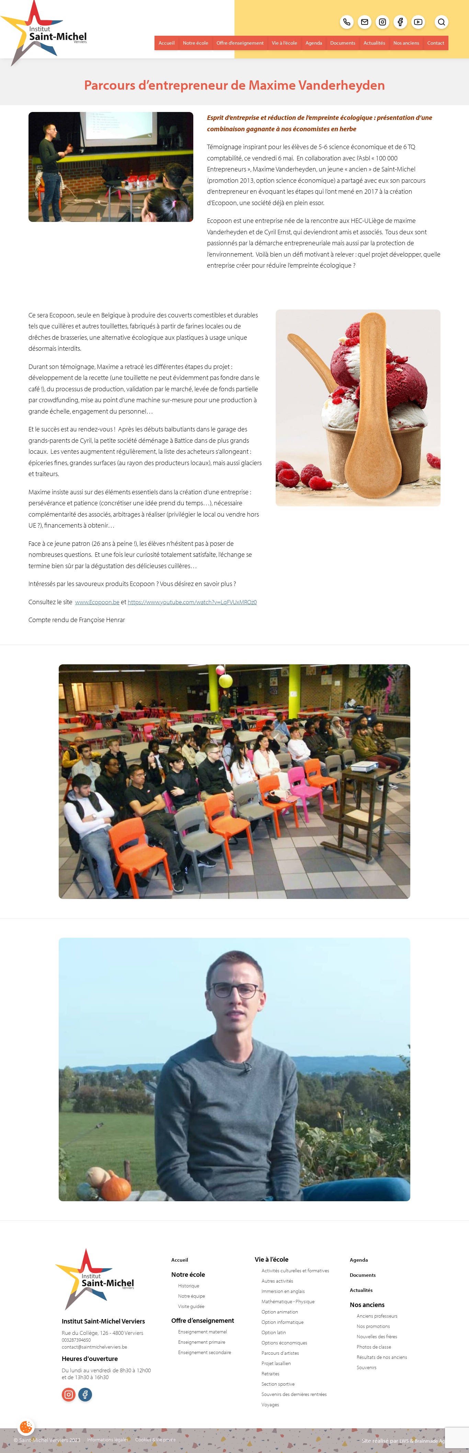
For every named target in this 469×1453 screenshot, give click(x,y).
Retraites (270, 1373)
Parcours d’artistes (280, 1353)
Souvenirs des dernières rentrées (294, 1394)
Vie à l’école (284, 43)
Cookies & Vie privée (155, 1440)
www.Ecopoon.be (97, 602)
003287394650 (76, 1340)
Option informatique (283, 1322)
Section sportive (278, 1384)
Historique (188, 1285)
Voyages (270, 1404)
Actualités (374, 43)
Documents (342, 43)
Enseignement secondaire (204, 1352)
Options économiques (284, 1342)
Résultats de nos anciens (382, 1357)
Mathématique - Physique (288, 1301)
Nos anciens (406, 43)
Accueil (167, 43)
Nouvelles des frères (377, 1336)
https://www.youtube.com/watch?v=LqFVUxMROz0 (192, 602)
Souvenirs (367, 1367)
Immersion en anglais (283, 1291)
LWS (404, 1441)
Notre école (195, 43)
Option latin (274, 1332)
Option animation (280, 1311)
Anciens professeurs (377, 1316)
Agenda (314, 43)
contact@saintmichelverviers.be (94, 1346)
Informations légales (107, 1440)
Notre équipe (191, 1296)
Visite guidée (191, 1306)
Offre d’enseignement (240, 43)
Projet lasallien (276, 1363)
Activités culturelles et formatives (295, 1270)
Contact (435, 43)
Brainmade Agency (435, 1441)
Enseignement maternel (202, 1331)
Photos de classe (374, 1346)
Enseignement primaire (201, 1342)
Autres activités (277, 1280)
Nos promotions (373, 1326)
